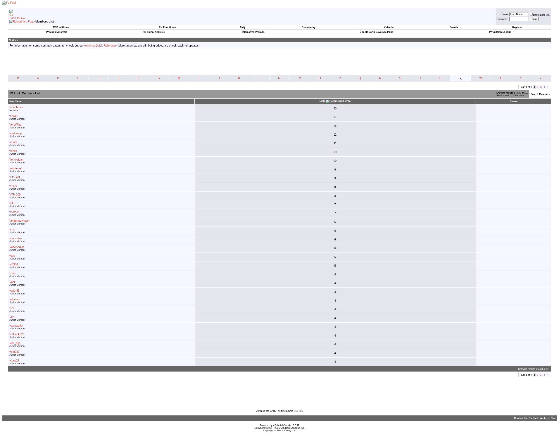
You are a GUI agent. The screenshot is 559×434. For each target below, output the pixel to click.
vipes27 (14, 360)
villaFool (14, 177)
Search (454, 27)
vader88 (14, 290)
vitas (12, 273)
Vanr (12, 282)
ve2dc (13, 150)
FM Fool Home (167, 27)
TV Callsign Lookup (500, 32)
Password (502, 19)
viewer (13, 116)
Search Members (540, 94)
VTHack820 (16, 334)
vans (12, 255)
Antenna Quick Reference (100, 45)
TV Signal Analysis (56, 32)
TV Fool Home (61, 27)
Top (553, 418)
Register (517, 27)
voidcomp (15, 133)
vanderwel (15, 168)
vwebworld (15, 325)
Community (308, 27)
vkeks (13, 185)
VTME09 (15, 194)
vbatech (14, 212)
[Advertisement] (279, 62)
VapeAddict (16, 247)
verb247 (14, 351)
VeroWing (15, 124)
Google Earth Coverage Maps (376, 32)
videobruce (16, 107)
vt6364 (13, 264)
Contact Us (520, 418)
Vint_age (15, 343)
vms (12, 229)
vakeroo (14, 299)
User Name (503, 14)
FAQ (242, 27)
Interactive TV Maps (253, 32)
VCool (13, 142)
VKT (12, 203)
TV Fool (21, 18)
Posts (322, 101)
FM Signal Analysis (154, 32)
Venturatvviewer (19, 220)
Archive (544, 418)
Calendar (389, 27)
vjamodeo (15, 238)
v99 (11, 308)
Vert (11, 316)
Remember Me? (541, 15)
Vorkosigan (16, 159)
